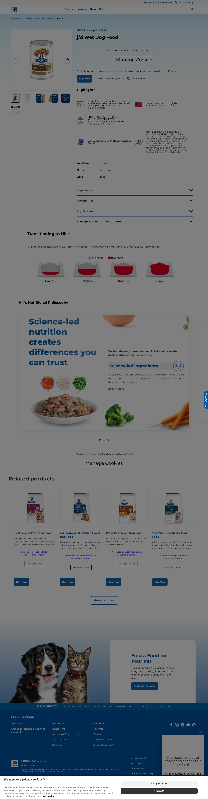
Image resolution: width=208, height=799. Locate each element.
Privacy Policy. (47, 796)
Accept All (159, 791)
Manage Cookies (159, 783)
